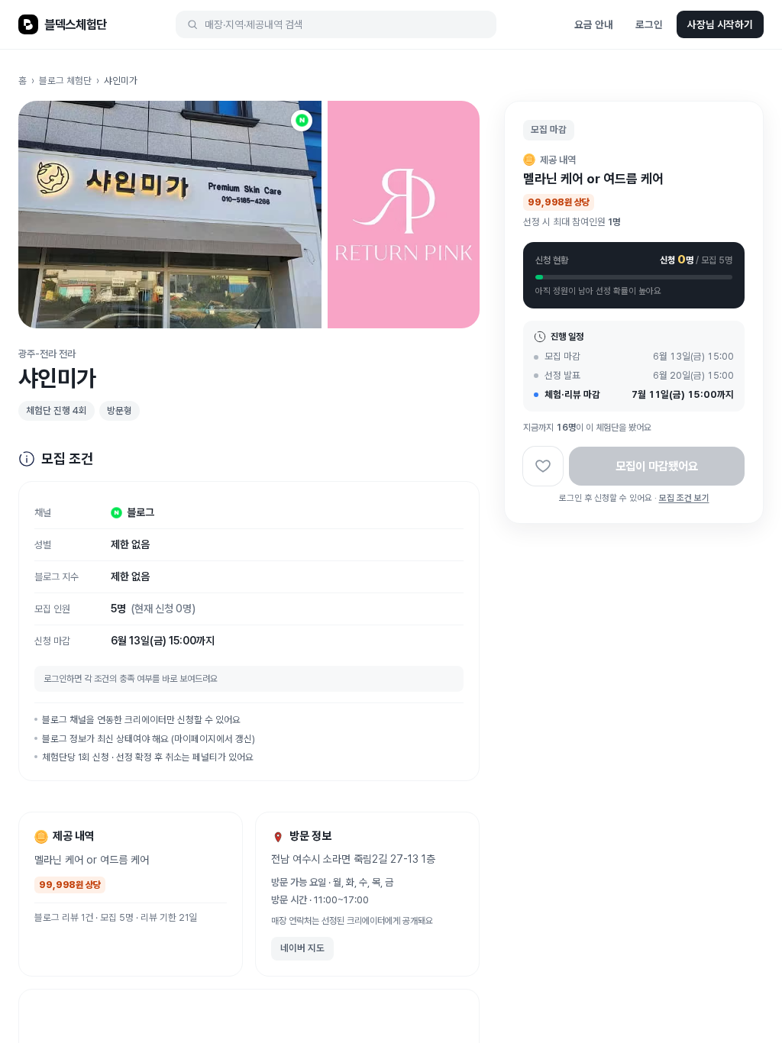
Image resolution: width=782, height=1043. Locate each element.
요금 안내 (593, 24)
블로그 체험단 (65, 80)
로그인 (649, 24)
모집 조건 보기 (684, 497)
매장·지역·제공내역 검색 (254, 24)
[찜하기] (543, 466)
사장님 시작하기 (720, 24)
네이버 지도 (302, 948)
